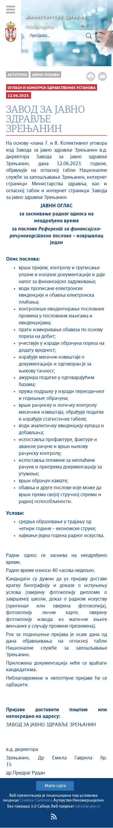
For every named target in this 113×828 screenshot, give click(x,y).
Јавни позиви (46, 75)
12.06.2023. (19, 95)
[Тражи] (89, 36)
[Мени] (10, 9)
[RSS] (54, 817)
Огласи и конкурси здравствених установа (52, 88)
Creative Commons (36, 800)
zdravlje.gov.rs (87, 806)
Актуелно (17, 75)
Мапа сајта (55, 786)
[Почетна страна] (10, 32)
